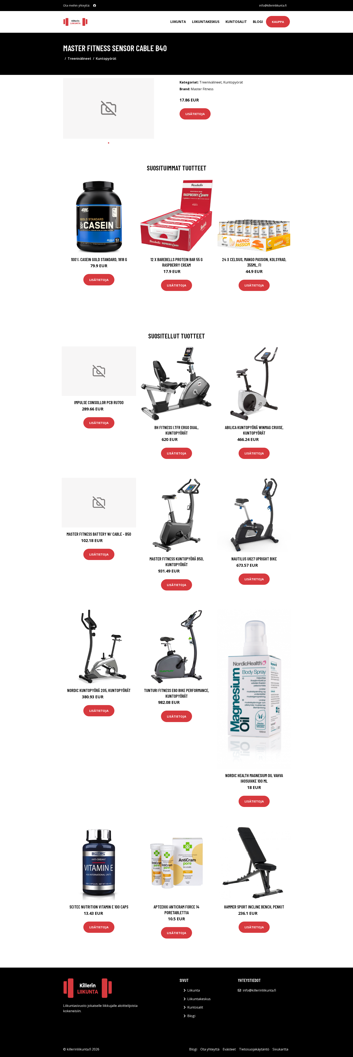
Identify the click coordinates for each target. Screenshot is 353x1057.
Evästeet (229, 1049)
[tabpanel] (108, 108)
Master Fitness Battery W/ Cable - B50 (99, 533)
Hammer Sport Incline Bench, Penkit (254, 906)
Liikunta (178, 21)
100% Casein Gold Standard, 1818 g (99, 259)
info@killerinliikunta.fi (273, 5)
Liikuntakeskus (205, 21)
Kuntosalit (236, 21)
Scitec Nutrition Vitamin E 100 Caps (98, 906)
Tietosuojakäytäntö (254, 1049)
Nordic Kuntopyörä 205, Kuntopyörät (99, 690)
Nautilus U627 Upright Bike (254, 558)
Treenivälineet (79, 58)
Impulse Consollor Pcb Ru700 (99, 402)
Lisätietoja (195, 114)
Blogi (258, 21)
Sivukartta (280, 1049)
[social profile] (95, 5)
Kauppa (278, 22)
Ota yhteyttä (209, 1049)
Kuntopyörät (106, 58)
